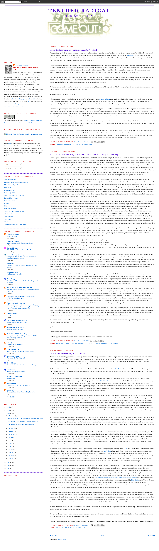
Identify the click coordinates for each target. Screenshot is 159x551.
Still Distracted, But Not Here (15, 274)
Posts (9, 165)
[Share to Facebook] (102, 142)
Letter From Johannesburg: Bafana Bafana (68, 353)
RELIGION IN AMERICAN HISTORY (19, 287)
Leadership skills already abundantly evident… (20, 243)
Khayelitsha (135, 480)
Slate (5, 206)
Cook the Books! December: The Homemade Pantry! (21, 365)
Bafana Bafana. (118, 369)
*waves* (9, 315)
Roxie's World (11, 383)
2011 (8, 407)
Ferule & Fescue (12, 313)
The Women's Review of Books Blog (15, 224)
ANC (126, 448)
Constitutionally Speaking (15, 255)
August (11, 437)
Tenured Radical (79, 10)
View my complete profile (14, 107)
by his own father (104, 99)
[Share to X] (99, 142)
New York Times (9, 201)
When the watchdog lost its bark (16, 371)
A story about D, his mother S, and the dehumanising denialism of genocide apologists (21, 257)
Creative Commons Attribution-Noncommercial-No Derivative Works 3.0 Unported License (23, 121)
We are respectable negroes (16, 303)
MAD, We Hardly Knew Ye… (15, 298)
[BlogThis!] (97, 142)
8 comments (84, 340)
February (12, 455)
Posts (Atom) (62, 540)
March (11, 452)
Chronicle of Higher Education (14, 185)
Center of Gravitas (13, 349)
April (10, 449)
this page (17, 104)
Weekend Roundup (12, 236)
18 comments (85, 141)
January (11, 458)
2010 (8, 410)
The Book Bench (9, 214)
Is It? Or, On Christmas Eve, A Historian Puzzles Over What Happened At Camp (84, 154)
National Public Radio (11, 198)
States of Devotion (10, 209)
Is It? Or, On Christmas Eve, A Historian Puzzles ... (23, 421)
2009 (8, 413)
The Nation (7, 219)
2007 (8, 465)
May (10, 446)
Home (102, 535)
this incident (130, 55)
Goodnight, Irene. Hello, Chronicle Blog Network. (21, 392)
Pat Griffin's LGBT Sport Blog (17, 334)
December (12, 416)
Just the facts (77, 144)
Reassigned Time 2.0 (13, 356)
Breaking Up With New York (16, 327)
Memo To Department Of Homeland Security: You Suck (73, 49)
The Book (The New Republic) (14, 211)
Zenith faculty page (18, 99)
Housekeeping (11, 378)
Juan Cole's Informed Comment (14, 195)
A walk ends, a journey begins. (15, 329)
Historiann (10, 263)
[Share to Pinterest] (104, 142)
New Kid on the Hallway (14, 376)
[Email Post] (92, 141)
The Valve (7, 222)
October (11, 431)
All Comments (11, 169)
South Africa (113, 343)
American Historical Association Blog (16, 182)
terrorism (88, 144)
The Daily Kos (8, 216)
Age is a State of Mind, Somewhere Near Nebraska (21, 351)
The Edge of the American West (17, 320)
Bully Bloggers (12, 279)
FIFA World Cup (105, 381)
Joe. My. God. (11, 342)
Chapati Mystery (12, 248)
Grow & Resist (11, 363)
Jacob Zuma (107, 451)
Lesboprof (10, 390)
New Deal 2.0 (11, 397)
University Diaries (13, 241)
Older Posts (151, 535)
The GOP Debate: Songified (14, 344)
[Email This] (95, 142)
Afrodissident (11, 369)
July (10, 440)
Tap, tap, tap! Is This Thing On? (16, 358)
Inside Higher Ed (9, 193)
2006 (8, 468)
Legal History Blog (13, 234)
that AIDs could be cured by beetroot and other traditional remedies (116, 478)
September (12, 434)
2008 (8, 462)
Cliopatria (32, 99)
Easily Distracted (12, 272)
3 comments (85, 525)
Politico (6, 203)
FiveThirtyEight (9, 190)
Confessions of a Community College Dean (20, 296)
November (12, 428)
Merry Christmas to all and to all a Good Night (74, 343)
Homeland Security (63, 144)
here (29, 101)
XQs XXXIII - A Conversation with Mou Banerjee (21, 250)
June (10, 443)
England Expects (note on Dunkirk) (17, 322)
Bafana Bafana (61, 527)
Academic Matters (10, 179)
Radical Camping (100, 343)
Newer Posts (53, 535)
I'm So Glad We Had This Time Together (18, 385)
